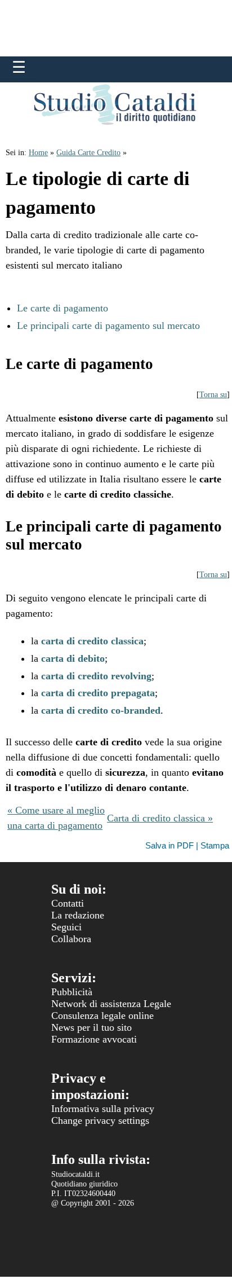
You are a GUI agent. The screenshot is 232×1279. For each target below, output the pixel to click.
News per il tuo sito (91, 1027)
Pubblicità (71, 991)
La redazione (77, 915)
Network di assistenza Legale (111, 1003)
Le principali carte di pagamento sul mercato (108, 325)
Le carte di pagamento (62, 308)
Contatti (67, 903)
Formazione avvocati (94, 1039)
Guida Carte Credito (88, 152)
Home (38, 152)
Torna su (213, 394)
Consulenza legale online (102, 1015)
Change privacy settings (100, 1120)
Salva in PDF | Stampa (187, 845)
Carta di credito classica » (160, 818)
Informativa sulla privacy (102, 1108)
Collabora (71, 938)
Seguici (66, 927)
